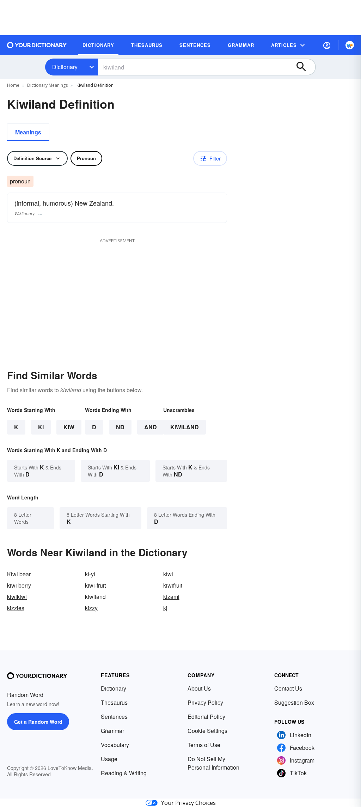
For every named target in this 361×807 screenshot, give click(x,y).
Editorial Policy (206, 716)
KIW (68, 427)
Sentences (114, 716)
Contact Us (288, 688)
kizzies (15, 608)
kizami (171, 597)
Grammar (112, 731)
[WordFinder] (349, 45)
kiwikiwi (17, 597)
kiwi (168, 574)
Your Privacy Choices (188, 803)
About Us (199, 688)
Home (13, 85)
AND (150, 427)
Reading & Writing (124, 773)
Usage (109, 759)
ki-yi (90, 574)
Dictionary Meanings (47, 85)
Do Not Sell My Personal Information (213, 763)
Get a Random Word (38, 721)
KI (41, 427)
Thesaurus (114, 702)
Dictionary (65, 67)
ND (120, 427)
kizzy (91, 608)
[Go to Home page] (37, 45)
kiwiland (184, 427)
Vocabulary (115, 745)
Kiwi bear (19, 574)
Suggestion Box (294, 702)
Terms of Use (204, 745)
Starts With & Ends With (37, 470)
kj (165, 608)
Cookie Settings (207, 731)
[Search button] (304, 67)
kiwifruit (172, 585)
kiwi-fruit (95, 585)
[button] (327, 45)
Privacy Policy (205, 702)
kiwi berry (19, 585)
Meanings (28, 132)
